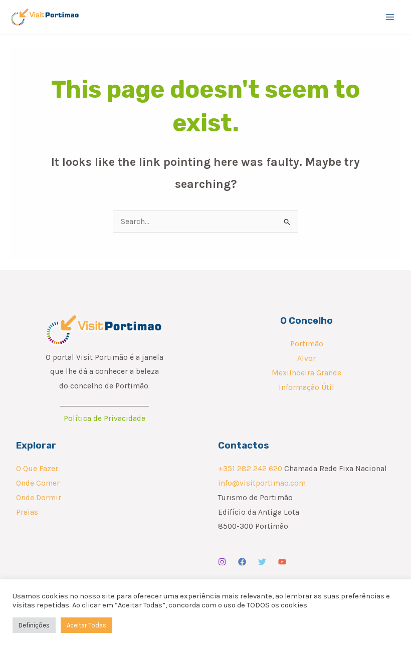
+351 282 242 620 (250, 468)
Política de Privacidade (104, 418)
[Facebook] (242, 562)
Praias (27, 512)
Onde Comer (38, 483)
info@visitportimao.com (262, 483)
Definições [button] (34, 625)
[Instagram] (222, 562)
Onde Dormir (38, 497)
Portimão (306, 343)
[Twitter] (262, 562)
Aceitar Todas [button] (86, 625)
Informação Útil (306, 387)
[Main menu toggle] (390, 17)
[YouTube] (282, 562)
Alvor (306, 358)
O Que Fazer (37, 468)
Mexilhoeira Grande (306, 372)
